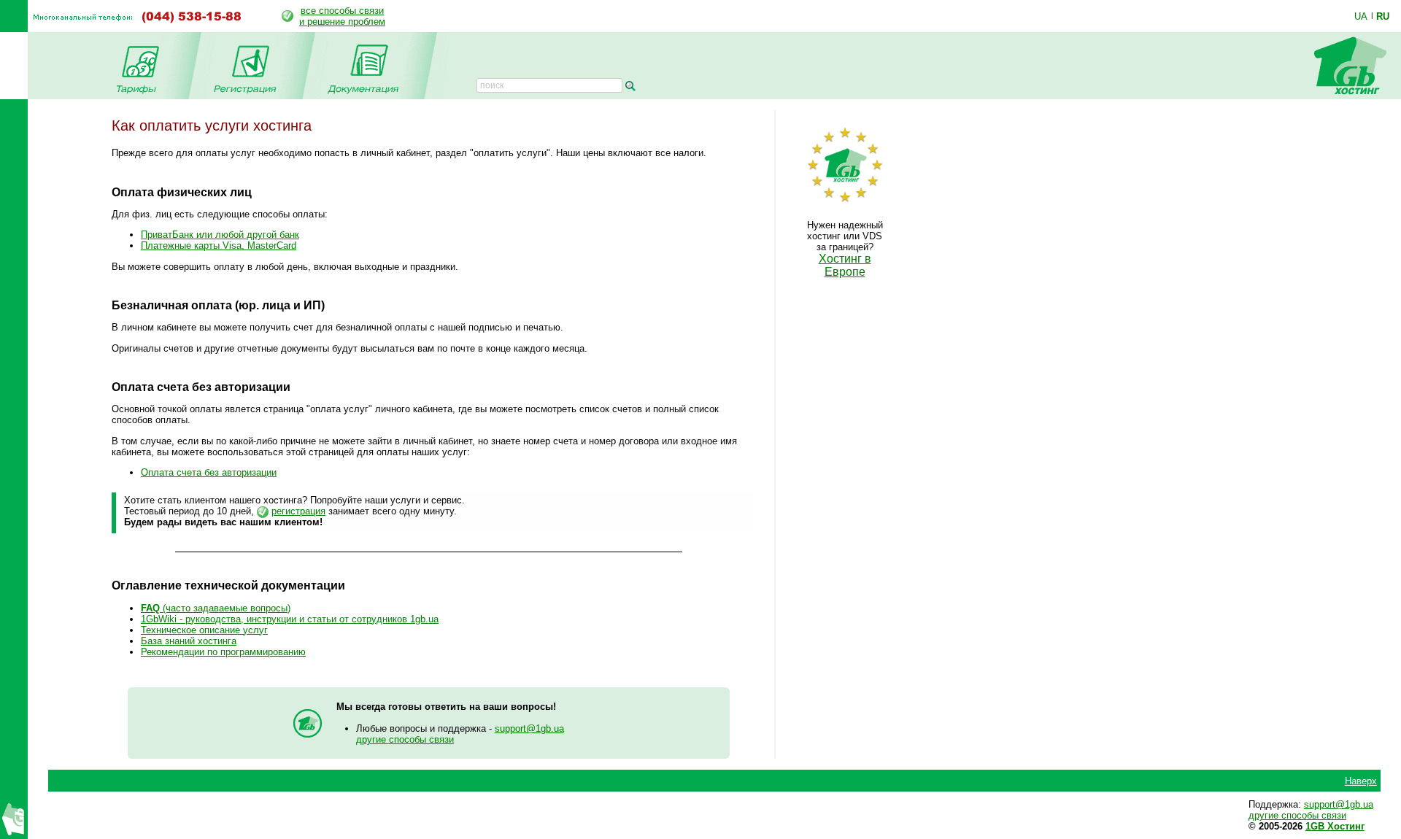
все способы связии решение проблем (342, 16)
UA (1360, 16)
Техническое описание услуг (204, 630)
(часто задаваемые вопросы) (215, 608)
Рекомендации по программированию (223, 651)
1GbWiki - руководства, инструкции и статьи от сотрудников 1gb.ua (290, 619)
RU (1382, 16)
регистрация (298, 511)
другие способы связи (405, 739)
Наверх (1361, 781)
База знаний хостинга (188, 640)
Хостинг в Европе (845, 265)
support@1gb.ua (529, 728)
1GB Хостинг (1335, 826)
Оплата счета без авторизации (209, 472)
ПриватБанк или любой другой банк (220, 234)
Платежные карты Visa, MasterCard (218, 245)
